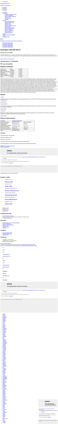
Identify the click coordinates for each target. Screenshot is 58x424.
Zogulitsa (4, 20)
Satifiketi (6, 19)
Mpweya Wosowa (8, 31)
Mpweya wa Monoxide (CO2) (10, 25)
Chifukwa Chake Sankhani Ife (10, 16)
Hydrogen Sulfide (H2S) (9, 22)
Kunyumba (5, 12)
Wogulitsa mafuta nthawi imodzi (11, 14)
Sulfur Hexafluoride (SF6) (9, 21)
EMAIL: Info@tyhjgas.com (5, 5)
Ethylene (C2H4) (8, 24)
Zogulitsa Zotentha (25, 244)
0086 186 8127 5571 (6, 256)
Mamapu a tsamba (32, 244)
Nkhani (4, 33)
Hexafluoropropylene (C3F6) (9, 145)
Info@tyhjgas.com (10, 215)
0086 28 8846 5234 (8, 217)
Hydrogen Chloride (16, 120)
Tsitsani (4, 35)
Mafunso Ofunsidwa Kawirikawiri (9, 34)
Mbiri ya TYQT (8, 17)
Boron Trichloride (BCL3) (9, 27)
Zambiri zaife (5, 13)
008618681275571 (6, 275)
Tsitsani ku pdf (11, 58)
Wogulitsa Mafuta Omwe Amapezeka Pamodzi (11, 222)
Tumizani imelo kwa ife (4, 58)
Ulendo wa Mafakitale (9, 15)
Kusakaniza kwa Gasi (9, 32)
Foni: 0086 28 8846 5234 (5, 3)
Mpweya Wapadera (8, 29)
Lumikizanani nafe (6, 36)
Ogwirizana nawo (8, 18)
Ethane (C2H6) (7, 26)
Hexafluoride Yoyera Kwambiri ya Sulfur (29, 245)
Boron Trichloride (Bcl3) (17, 245)
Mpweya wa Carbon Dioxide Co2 (6, 245)
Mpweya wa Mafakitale (9, 30)
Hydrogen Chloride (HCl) (9, 28)
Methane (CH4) (8, 23)
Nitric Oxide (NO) (6, 146)
